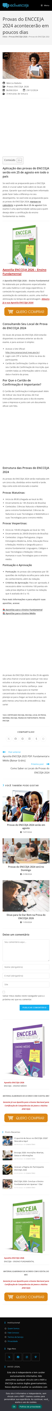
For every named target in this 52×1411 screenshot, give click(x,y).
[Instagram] (27, 1357)
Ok (14, 1406)
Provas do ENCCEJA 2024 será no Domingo (26, 868)
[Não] (48, 1400)
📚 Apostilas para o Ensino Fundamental (22, 609)
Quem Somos (13, 1328)
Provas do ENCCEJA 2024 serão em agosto (26, 826)
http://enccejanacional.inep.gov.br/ (22, 352)
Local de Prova (39, 715)
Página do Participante (28, 718)
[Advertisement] (26, 127)
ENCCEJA (28, 715)
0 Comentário (29, 1144)
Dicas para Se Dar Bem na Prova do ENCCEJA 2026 (26, 916)
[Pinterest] (36, 1357)
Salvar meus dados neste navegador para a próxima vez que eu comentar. (23, 997)
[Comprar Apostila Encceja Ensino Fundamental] (26, 311)
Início (5, 36)
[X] (9, 1357)
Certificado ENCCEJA (15, 715)
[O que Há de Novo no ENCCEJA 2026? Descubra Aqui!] (7, 1141)
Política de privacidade (30, 1406)
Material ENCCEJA (10, 718)
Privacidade (13, 1341)
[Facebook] (18, 1357)
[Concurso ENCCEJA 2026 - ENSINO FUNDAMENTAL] (26, 1226)
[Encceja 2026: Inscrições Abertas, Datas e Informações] (7, 1155)
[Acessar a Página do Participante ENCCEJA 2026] (7, 1170)
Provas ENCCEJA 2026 (18, 36)
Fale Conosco (13, 1332)
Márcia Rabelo (14, 83)
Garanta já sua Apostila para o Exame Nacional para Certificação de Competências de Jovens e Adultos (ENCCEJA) (26, 1105)
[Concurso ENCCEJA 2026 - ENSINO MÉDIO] (26, 1051)
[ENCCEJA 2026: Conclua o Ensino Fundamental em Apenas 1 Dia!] (7, 1184)
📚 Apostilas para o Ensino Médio (19, 613)
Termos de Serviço (15, 1337)
